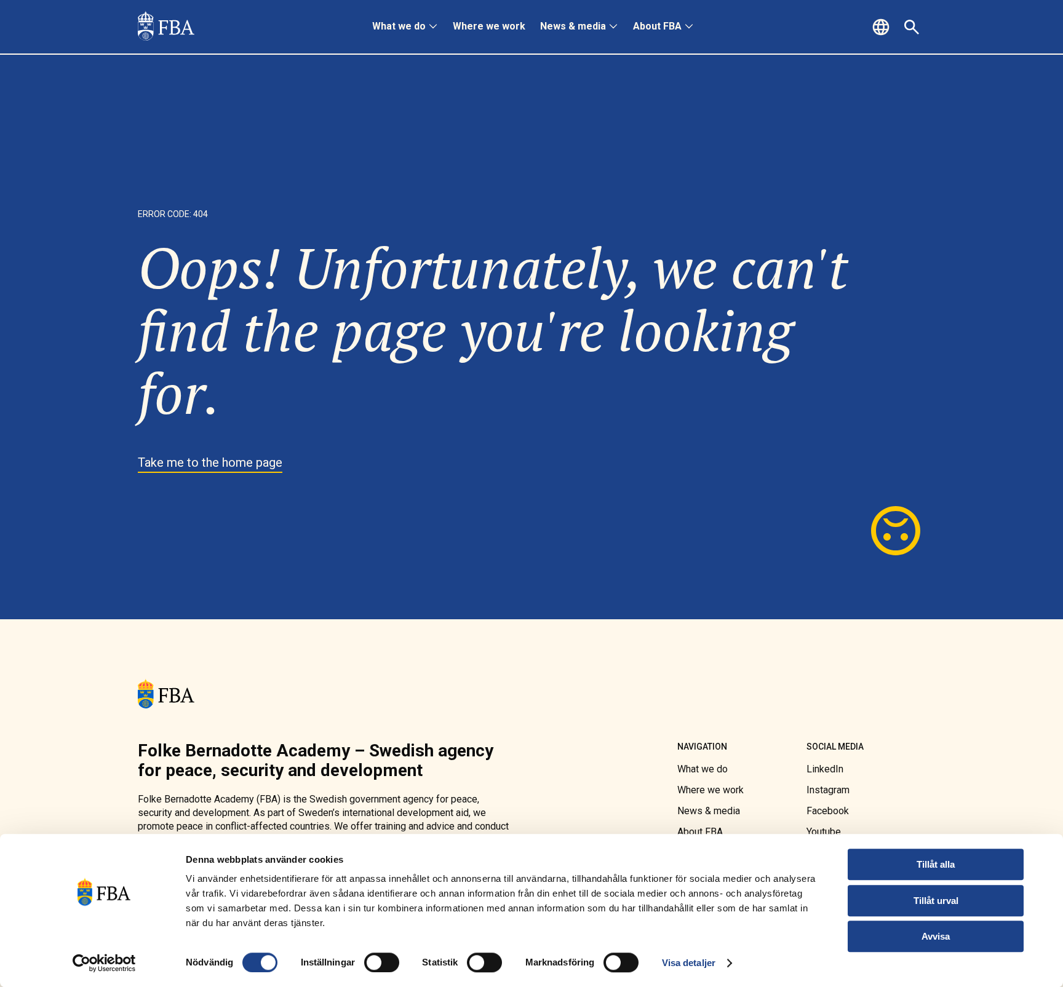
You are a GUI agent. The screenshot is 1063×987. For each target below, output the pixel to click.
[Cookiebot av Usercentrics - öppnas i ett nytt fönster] (104, 963)
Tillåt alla (936, 864)
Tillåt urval (936, 900)
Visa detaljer (688, 962)
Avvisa (936, 936)
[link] (166, 27)
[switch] (381, 962)
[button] (882, 27)
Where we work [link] (489, 26)
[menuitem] (405, 27)
